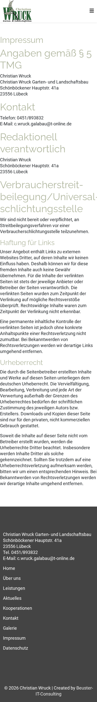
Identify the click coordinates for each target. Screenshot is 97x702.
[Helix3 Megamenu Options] (92, 11)
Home (9, 568)
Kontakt (10, 618)
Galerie (10, 628)
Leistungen (14, 588)
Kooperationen (17, 608)
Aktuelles (12, 598)
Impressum (14, 638)
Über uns (12, 578)
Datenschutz (15, 648)
